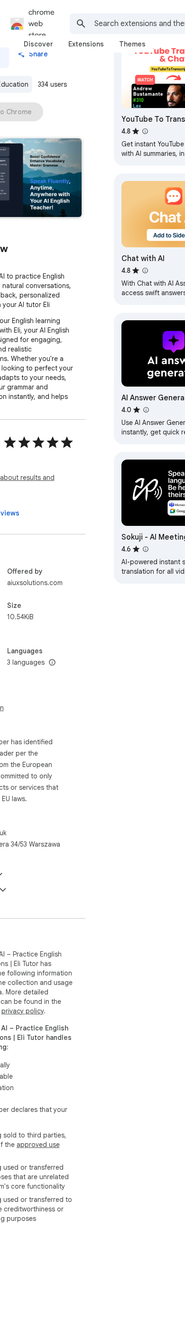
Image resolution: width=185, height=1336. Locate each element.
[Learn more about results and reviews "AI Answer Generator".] (146, 409)
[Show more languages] (52, 662)
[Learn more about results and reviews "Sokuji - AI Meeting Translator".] (145, 549)
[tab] (38, 44)
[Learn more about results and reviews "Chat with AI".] (145, 270)
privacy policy (22, 1011)
